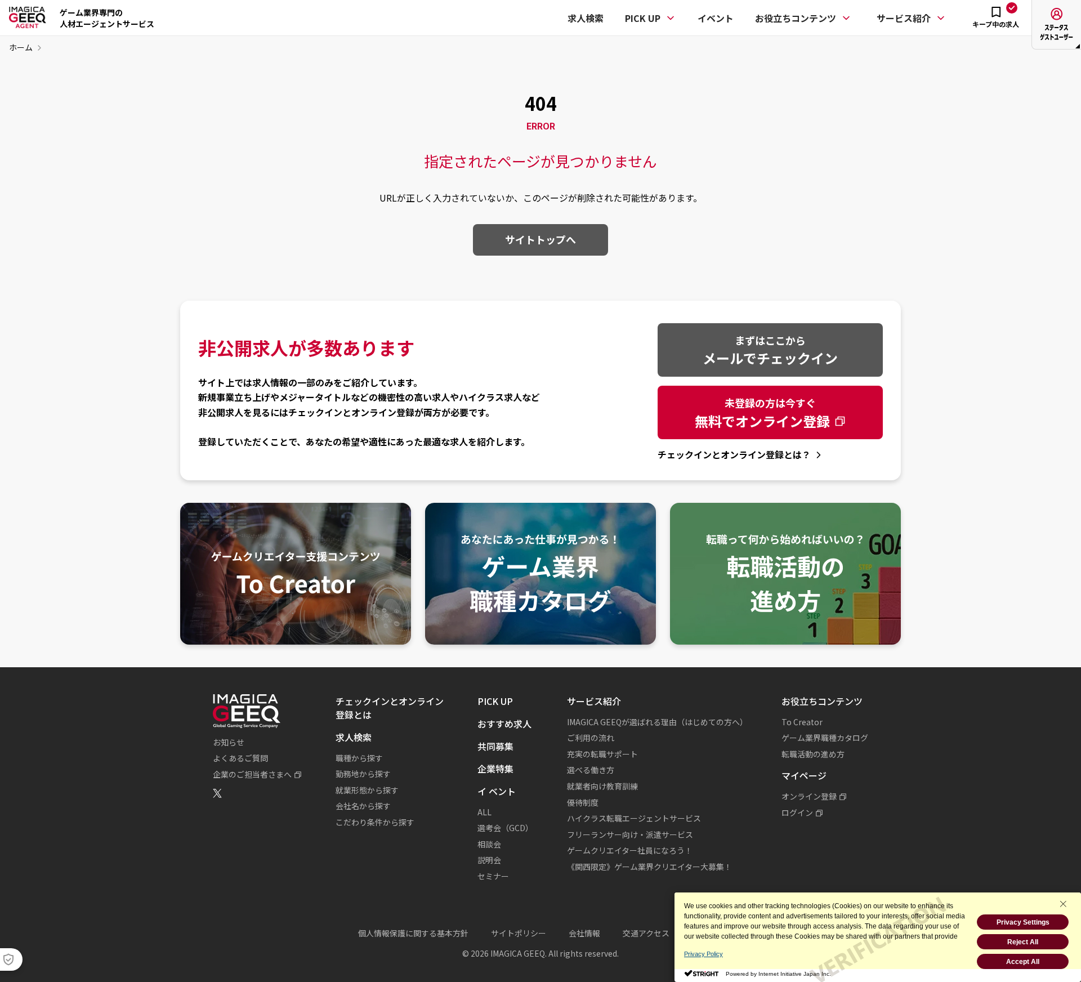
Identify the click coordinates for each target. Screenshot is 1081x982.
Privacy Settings (1023, 922)
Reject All (1022, 942)
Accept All (1022, 962)
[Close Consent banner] (1063, 903)
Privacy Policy (703, 953)
